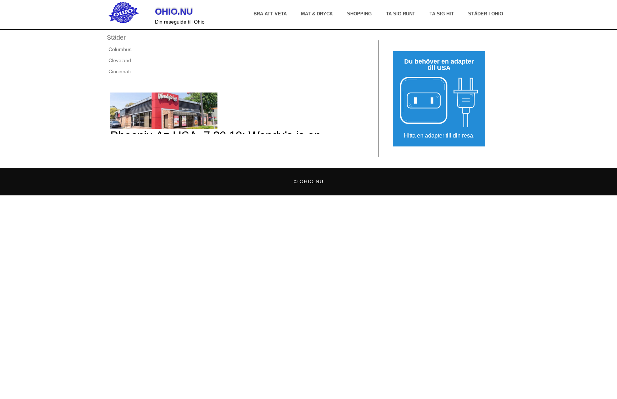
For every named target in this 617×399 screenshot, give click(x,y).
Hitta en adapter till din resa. (439, 136)
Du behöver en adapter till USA (439, 64)
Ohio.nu (174, 11)
